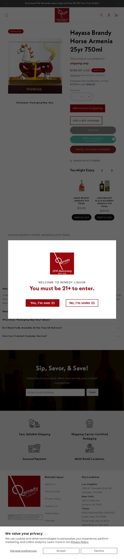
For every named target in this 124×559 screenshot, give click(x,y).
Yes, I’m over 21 (42, 303)
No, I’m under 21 (82, 303)
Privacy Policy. (80, 542)
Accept (61, 550)
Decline (99, 550)
